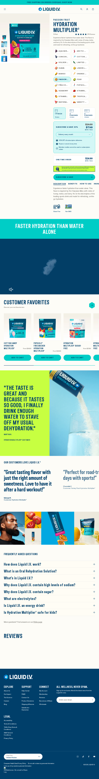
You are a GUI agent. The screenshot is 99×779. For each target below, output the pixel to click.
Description (59, 184)
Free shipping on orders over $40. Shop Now (49, 2)
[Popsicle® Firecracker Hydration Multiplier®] (47, 327)
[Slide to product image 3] (4, 51)
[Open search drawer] (81, 9)
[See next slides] (92, 305)
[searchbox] (12, 674)
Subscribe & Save (64, 177)
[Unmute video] (11, 289)
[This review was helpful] (79, 700)
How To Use (86, 184)
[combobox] (75, 680)
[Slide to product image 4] (4, 59)
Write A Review (83, 652)
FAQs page (37, 622)
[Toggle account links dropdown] (87, 9)
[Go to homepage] (49, 9)
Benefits (72, 184)
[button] (49, 645)
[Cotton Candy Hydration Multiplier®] (17, 327)
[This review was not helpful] (83, 700)
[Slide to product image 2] (4, 44)
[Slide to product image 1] (4, 37)
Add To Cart (17, 358)
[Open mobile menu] (5, 9)
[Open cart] (93, 9)
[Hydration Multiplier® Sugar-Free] (77, 327)
